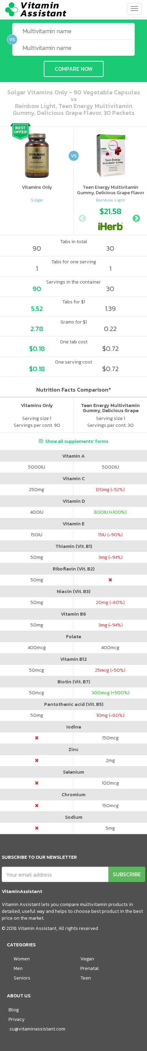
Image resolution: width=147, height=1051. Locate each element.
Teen (85, 978)
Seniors (22, 978)
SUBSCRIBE (127, 874)
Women (22, 958)
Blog (14, 1009)
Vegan (87, 958)
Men (18, 968)
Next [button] (136, 217)
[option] (110, 217)
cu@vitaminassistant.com (37, 1029)
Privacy (17, 1019)
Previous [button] (82, 217)
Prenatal (89, 968)
